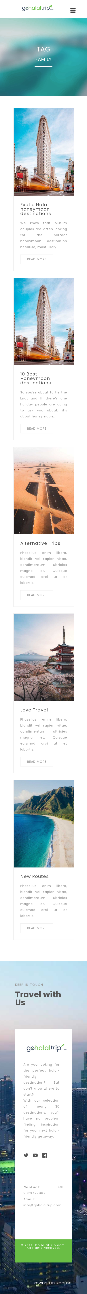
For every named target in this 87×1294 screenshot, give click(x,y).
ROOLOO (64, 1283)
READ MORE (36, 259)
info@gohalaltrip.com (42, 1205)
